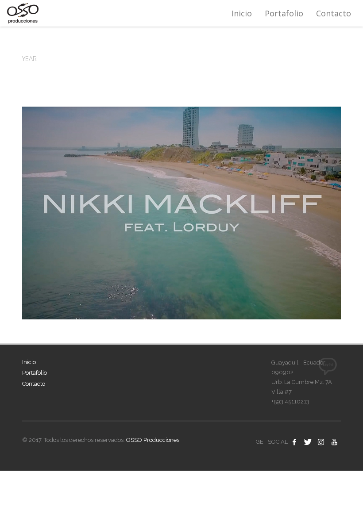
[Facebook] (294, 442)
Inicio (29, 362)
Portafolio (34, 372)
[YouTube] (334, 442)
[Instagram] (321, 442)
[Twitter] (307, 442)
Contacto (33, 383)
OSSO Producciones (152, 440)
